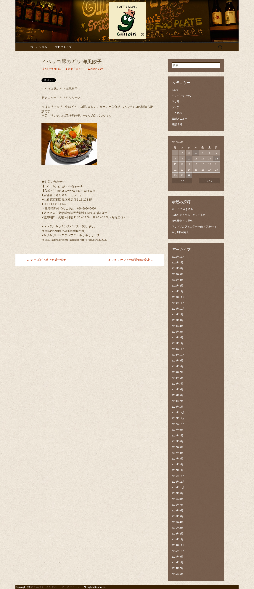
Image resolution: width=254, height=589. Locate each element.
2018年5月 (177, 383)
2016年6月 (177, 510)
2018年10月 (178, 354)
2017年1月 (177, 470)
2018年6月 (177, 378)
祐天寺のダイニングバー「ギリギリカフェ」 (56, 587)
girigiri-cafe (96, 69)
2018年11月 (178, 349)
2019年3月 (177, 331)
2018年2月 (177, 401)
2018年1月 (177, 406)
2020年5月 (177, 274)
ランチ (175, 107)
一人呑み (177, 113)
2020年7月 (177, 262)
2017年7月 (177, 435)
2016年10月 (178, 487)
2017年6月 (177, 441)
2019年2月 (177, 337)
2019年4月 (177, 326)
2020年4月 (177, 279)
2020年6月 (177, 268)
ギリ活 (175, 101)
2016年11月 (178, 481)
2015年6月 (177, 574)
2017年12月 (178, 412)
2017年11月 (178, 418)
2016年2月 (177, 533)
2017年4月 (177, 452)
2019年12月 (178, 297)
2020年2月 (177, 285)
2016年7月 (177, 504)
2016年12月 (178, 476)
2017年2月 (177, 464)
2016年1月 (177, 539)
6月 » (209, 181)
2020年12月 (178, 256)
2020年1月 (177, 291)
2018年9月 (177, 360)
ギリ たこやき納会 (182, 209)
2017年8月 (177, 429)
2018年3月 (177, 395)
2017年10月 (178, 424)
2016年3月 (177, 527)
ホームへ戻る (38, 47)
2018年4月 (177, 389)
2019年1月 (177, 343)
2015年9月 (177, 556)
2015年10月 (178, 551)
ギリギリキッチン (182, 95)
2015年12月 (178, 545)
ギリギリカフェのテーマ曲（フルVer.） (194, 226)
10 (189, 158)
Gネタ (175, 90)
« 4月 (182, 181)
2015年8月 (177, 562)
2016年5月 (177, 516)
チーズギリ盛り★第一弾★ (46, 260)
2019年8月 (177, 314)
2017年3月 (177, 458)
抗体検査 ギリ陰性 (182, 220)
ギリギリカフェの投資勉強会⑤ (130, 260)
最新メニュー (76, 69)
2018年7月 (177, 372)
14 (216, 158)
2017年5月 (177, 447)
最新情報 (177, 124)
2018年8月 (177, 366)
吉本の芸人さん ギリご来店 (188, 215)
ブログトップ (63, 47)
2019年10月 (178, 308)
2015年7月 (177, 568)
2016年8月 (177, 499)
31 (189, 175)
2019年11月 (178, 303)
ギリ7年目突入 (180, 232)
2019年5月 (177, 320)
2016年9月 (177, 493)
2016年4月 (177, 522)
